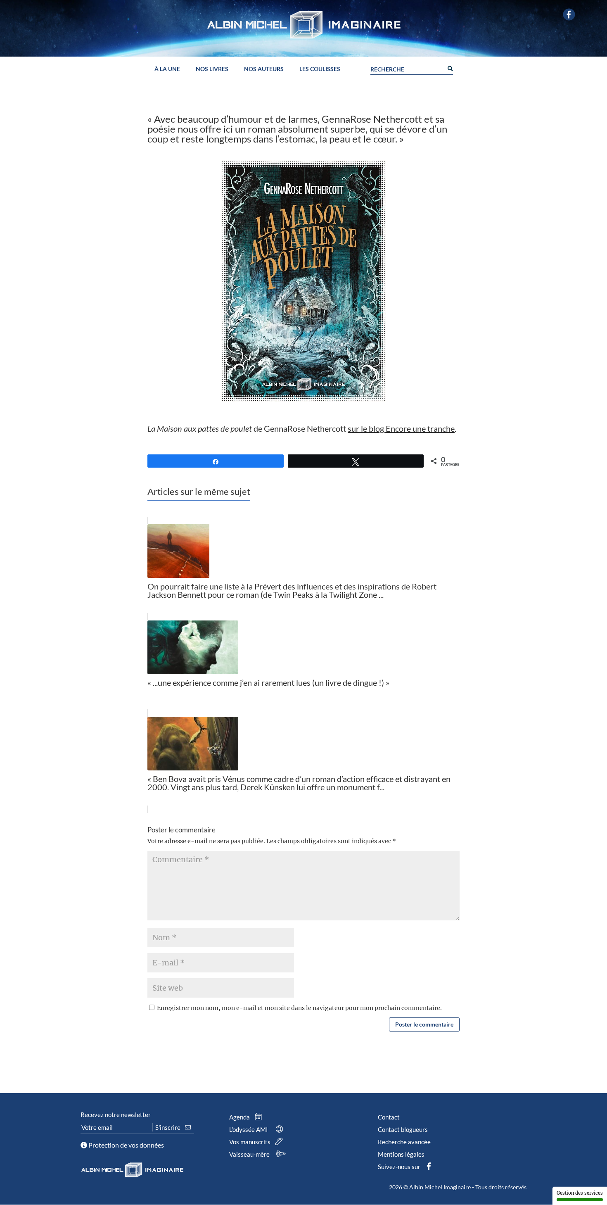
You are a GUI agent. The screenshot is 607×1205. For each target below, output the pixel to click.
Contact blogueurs (403, 1129)
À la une (167, 69)
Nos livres (212, 69)
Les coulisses (319, 69)
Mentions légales (401, 1154)
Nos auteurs (264, 69)
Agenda (240, 1117)
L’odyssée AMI (249, 1129)
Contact (389, 1117)
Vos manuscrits (250, 1142)
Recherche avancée (404, 1142)
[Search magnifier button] (449, 67)
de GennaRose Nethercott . (301, 428)
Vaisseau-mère (250, 1154)
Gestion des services (580, 1193)
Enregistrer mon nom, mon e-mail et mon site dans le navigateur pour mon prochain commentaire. (299, 1008)
